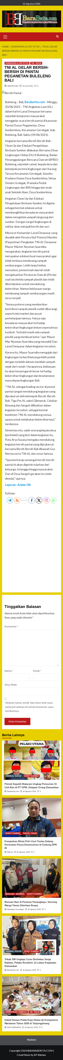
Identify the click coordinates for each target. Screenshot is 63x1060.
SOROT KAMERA (31, 776)
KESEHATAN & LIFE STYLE (16, 63)
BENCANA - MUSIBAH (14, 894)
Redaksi (31, 1039)
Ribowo (10, 852)
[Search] (57, 36)
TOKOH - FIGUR (30, 833)
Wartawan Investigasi (15, 909)
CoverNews (23, 1054)
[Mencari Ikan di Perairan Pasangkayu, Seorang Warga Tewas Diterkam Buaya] (31, 878)
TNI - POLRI (36, 63)
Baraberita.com (13, 791)
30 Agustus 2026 (29, 791)
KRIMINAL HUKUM (13, 776)
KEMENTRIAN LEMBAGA (16, 1012)
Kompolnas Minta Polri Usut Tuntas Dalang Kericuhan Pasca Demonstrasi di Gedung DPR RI (31, 844)
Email (37, 670)
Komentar (11, 626)
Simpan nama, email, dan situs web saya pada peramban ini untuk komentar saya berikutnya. (29, 706)
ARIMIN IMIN (12, 86)
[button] (5, 36)
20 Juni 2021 (27, 86)
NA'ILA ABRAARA (14, 1027)
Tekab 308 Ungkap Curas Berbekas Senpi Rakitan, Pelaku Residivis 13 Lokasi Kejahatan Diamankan (30, 962)
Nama (9, 670)
